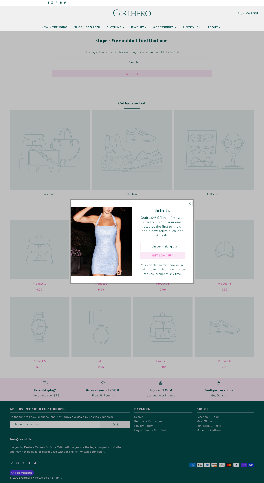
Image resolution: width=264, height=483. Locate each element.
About (212, 27)
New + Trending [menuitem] (55, 27)
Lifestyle (190, 27)
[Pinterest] (56, 3)
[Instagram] (52, 3)
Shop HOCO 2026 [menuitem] (87, 27)
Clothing (114, 27)
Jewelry (137, 27)
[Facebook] (48, 3)
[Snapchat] (61, 3)
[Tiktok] (65, 3)
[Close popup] (189, 203)
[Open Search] (238, 13)
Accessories (163, 27)
